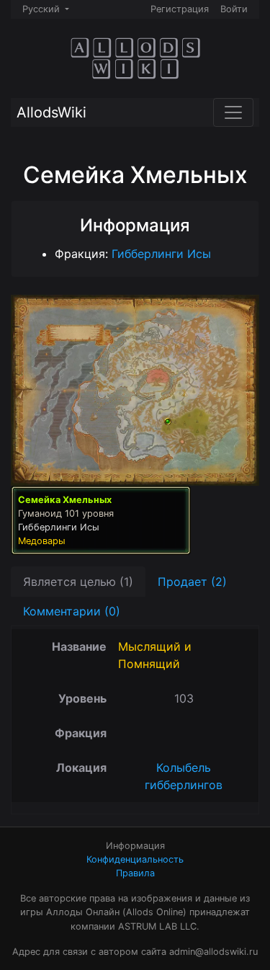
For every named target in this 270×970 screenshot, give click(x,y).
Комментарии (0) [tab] (71, 611)
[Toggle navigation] (233, 112)
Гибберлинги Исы (161, 253)
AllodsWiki (51, 112)
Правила (135, 873)
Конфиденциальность (135, 859)
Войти (234, 9)
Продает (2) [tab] (192, 581)
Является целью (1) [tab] (78, 581)
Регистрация (179, 9)
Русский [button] (42, 9)
